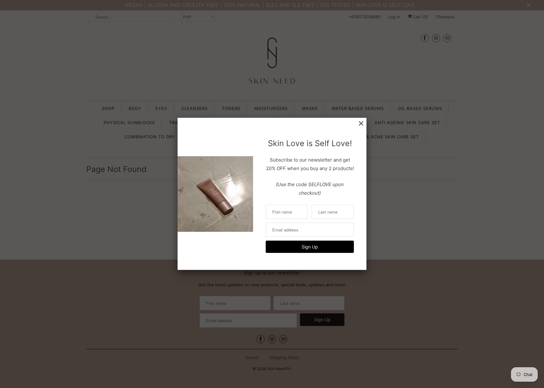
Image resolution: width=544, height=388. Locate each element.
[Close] (361, 123)
